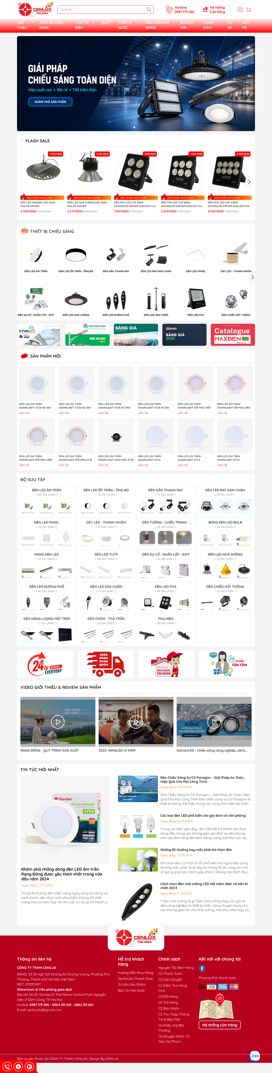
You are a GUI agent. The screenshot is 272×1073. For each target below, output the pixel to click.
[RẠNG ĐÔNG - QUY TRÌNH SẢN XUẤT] (57, 722)
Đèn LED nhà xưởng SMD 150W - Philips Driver (88, 204)
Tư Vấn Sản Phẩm (132, 984)
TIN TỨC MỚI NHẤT (39, 769)
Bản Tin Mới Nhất (131, 990)
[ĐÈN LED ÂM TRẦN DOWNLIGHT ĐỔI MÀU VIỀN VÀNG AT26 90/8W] (37, 436)
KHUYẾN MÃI (187, 25)
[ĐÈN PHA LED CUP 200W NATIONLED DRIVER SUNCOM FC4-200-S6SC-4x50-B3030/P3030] (136, 172)
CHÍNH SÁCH (208, 25)
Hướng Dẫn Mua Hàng (135, 973)
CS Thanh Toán (170, 973)
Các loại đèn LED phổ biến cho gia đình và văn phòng (203, 815)
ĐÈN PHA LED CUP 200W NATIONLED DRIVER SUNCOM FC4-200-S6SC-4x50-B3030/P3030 (135, 204)
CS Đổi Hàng (168, 996)
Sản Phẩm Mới (45, 356)
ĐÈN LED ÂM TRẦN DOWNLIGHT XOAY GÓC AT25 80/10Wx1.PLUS (116, 458)
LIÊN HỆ (245, 25)
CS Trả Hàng (168, 1002)
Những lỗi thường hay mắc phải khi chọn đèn (196, 849)
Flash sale (37, 140)
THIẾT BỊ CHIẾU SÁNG (51, 25)
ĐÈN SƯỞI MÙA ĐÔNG (157, 25)
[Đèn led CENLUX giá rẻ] (45, 664)
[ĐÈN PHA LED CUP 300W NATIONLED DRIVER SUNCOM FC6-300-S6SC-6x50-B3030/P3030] (183, 172)
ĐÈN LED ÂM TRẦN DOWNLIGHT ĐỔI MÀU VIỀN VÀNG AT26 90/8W (35, 458)
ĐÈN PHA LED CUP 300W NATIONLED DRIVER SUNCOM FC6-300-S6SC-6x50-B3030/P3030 (182, 204)
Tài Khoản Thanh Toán (135, 978)
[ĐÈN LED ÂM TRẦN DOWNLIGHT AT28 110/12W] (37, 383)
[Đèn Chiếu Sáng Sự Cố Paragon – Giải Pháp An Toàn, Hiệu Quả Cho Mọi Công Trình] (138, 788)
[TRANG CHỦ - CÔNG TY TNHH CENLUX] (35, 9)
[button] (134, 127)
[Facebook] (202, 968)
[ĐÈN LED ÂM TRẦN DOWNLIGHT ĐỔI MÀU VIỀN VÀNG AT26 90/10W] (195, 383)
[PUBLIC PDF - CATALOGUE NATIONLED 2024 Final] (87, 335)
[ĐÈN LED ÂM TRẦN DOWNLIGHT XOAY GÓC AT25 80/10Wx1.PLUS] (116, 436)
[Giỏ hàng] (249, 9)
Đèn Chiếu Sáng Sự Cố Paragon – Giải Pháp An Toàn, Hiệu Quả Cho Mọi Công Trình (202, 779)
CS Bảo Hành (168, 1008)
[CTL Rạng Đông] (184, 335)
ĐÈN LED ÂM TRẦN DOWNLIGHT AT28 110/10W (75, 405)
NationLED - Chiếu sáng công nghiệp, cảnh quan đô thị (211, 750)
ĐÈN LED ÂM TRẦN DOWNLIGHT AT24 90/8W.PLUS (228, 458)
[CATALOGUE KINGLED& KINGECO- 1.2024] (39, 335)
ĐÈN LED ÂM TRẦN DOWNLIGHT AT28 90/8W (153, 405)
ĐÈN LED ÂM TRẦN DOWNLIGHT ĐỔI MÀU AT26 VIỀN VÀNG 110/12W (75, 458)
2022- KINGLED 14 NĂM (117, 750)
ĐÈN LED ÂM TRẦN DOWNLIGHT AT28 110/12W (35, 405)
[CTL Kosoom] (136, 335)
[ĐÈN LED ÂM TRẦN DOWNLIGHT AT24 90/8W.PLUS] (235, 436)
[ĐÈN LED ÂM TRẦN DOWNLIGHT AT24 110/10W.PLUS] (195, 436)
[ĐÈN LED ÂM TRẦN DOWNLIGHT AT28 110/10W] (76, 383)
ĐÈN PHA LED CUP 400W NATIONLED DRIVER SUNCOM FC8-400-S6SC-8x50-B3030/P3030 (229, 204)
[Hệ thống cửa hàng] (136, 937)
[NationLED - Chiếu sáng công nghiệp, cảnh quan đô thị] (214, 722)
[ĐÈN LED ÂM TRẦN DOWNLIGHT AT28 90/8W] (156, 383)
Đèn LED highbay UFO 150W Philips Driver (37, 204)
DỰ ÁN (230, 25)
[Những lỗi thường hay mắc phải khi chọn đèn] (138, 859)
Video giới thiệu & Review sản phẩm (60, 687)
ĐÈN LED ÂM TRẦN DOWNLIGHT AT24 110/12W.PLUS (149, 458)
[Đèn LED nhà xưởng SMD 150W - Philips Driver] (89, 172)
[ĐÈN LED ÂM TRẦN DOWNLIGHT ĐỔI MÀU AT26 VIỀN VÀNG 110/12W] (76, 436)
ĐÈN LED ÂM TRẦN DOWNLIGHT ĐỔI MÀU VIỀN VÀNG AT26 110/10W (234, 406)
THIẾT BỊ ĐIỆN (82, 25)
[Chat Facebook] (18, 1066)
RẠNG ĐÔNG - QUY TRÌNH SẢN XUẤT (49, 750)
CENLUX (112, 1058)
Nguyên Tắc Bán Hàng (176, 967)
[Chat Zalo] (29, 1066)
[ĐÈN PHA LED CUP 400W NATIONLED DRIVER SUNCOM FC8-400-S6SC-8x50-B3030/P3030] (230, 172)
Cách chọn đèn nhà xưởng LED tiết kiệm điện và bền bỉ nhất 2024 (204, 886)
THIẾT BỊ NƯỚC (125, 25)
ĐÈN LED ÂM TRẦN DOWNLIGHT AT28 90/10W (114, 405)
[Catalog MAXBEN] (233, 335)
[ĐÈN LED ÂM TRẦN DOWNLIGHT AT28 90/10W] (116, 383)
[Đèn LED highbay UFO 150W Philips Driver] (42, 172)
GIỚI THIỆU (22, 25)
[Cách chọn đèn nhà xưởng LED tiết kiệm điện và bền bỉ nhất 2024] (138, 901)
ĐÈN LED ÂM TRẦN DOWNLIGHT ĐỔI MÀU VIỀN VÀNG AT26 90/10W (194, 406)
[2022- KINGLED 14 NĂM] (136, 722)
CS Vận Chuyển (170, 979)
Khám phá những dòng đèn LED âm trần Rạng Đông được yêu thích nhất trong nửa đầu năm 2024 (61, 874)
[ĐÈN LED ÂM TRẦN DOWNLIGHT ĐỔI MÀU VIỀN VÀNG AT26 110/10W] (235, 383)
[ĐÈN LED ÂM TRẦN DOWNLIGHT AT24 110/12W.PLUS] (156, 436)
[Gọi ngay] (7, 1066)
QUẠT (105, 22)
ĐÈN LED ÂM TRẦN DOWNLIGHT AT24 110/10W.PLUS (189, 458)
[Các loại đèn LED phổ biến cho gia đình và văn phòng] (138, 826)
